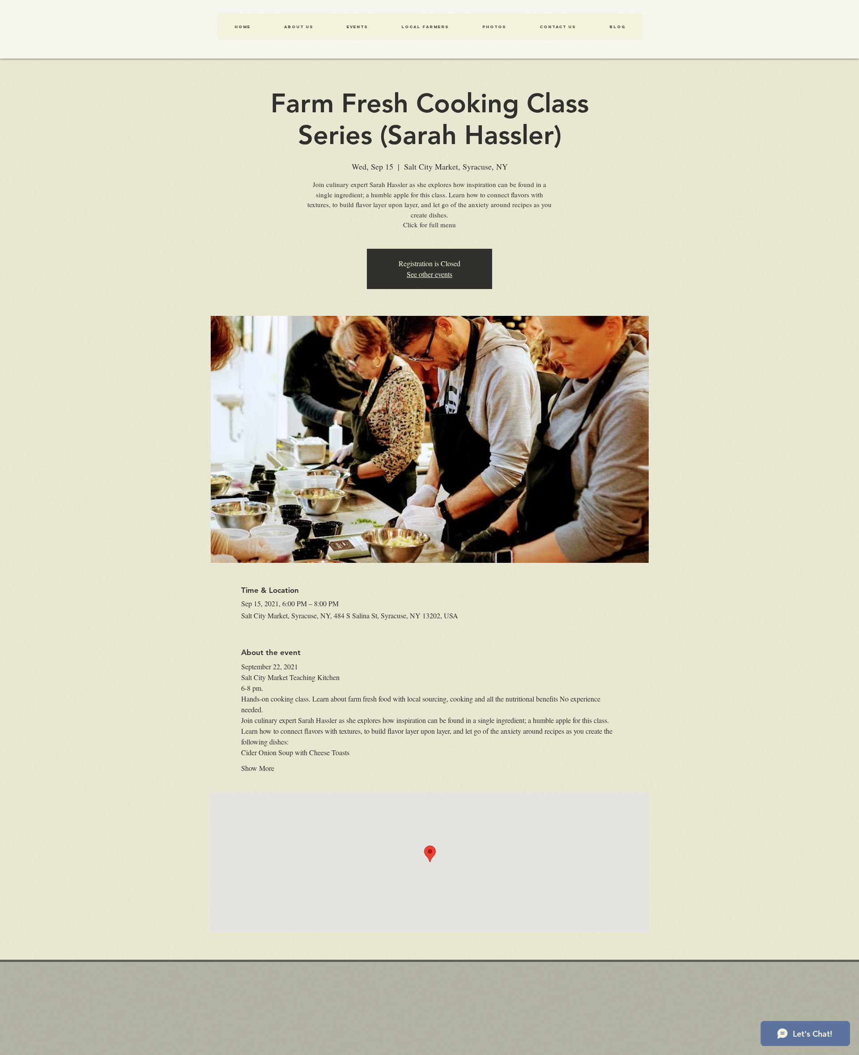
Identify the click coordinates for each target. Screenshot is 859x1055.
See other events (429, 274)
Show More (257, 768)
